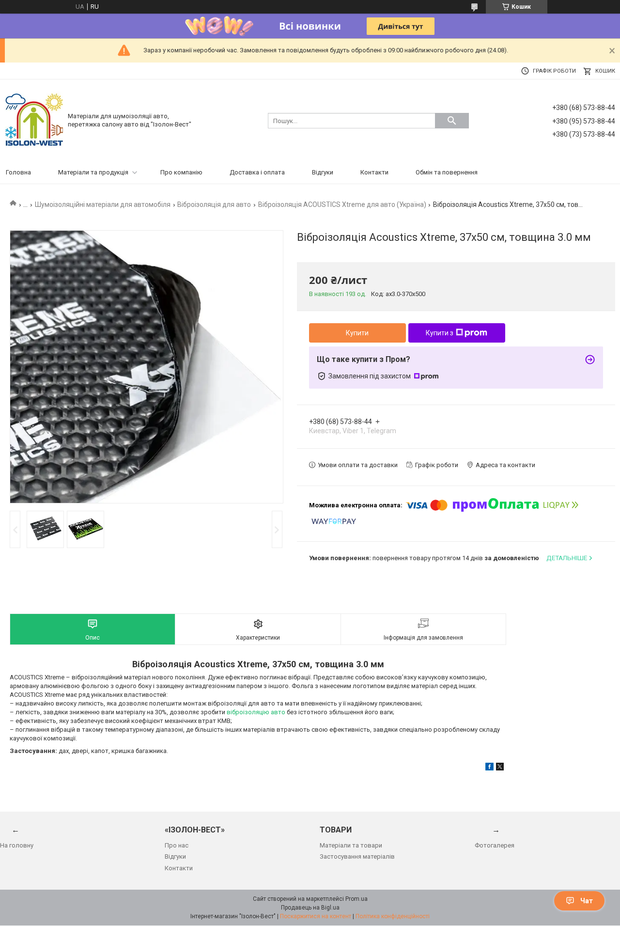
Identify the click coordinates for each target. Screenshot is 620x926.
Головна (18, 172)
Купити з (439, 333)
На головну (16, 845)
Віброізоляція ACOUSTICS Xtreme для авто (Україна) (342, 204)
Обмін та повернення (447, 172)
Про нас (176, 845)
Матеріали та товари (351, 845)
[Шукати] (452, 120)
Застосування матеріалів (357, 856)
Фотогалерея (494, 845)
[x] (500, 768)
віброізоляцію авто (256, 712)
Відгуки (322, 172)
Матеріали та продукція (93, 172)
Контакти (374, 172)
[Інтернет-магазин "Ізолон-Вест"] (34, 120)
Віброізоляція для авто (214, 204)
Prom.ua (356, 898)
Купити (357, 333)
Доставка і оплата (257, 172)
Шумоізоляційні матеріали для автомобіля (102, 204)
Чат (586, 901)
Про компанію (181, 172)
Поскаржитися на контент (315, 916)
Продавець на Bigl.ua (310, 907)
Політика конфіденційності (393, 916)
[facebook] (489, 768)
